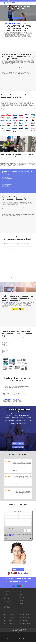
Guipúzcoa (7, 251)
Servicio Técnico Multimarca (24, 604)
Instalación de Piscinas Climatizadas (9, 623)
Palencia (5, 252)
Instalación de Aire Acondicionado (9, 614)
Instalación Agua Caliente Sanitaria (9, 617)
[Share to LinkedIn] (18, 586)
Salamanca (10, 252)
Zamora (30, 252)
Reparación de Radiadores (23, 620)
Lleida (18, 251)
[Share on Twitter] (16, 586)
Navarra (31, 251)
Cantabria (16, 250)
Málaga (23, 251)
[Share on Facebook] (13, 586)
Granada (14, 251)
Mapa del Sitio (6, 600)
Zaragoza (5, 253)
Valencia (21, 252)
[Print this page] (22, 586)
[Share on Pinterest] (20, 586)
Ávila (6, 250)
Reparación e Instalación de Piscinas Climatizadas (11, 399)
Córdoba (22, 250)
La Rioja (7, 252)
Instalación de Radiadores (8, 620)
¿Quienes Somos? (6, 591)
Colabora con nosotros (7, 601)
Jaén (16, 251)
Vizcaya (27, 252)
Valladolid (24, 252)
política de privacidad (11, 535)
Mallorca (26, 251)
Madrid (21, 251)
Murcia (28, 251)
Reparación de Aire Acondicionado (15, 23)
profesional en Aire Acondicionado (11, 302)
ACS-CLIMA (8, 23)
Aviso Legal (10, 629)
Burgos (14, 250)
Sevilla (13, 252)
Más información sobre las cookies (17, 630)
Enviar (29, 530)
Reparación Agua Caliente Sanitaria (25, 617)
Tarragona (16, 252)
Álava (4, 250)
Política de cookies (7, 598)
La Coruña (25, 250)
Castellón (19, 250)
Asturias (11, 250)
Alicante (8, 250)
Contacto (5, 594)
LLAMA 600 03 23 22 (18, 18)
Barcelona (28, 250)
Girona (5, 251)
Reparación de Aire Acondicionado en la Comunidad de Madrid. (15, 278)
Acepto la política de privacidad (10, 528)
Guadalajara (11, 251)
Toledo (19, 252)
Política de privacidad (16, 629)
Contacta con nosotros (18, 89)
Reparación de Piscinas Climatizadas (25, 623)
